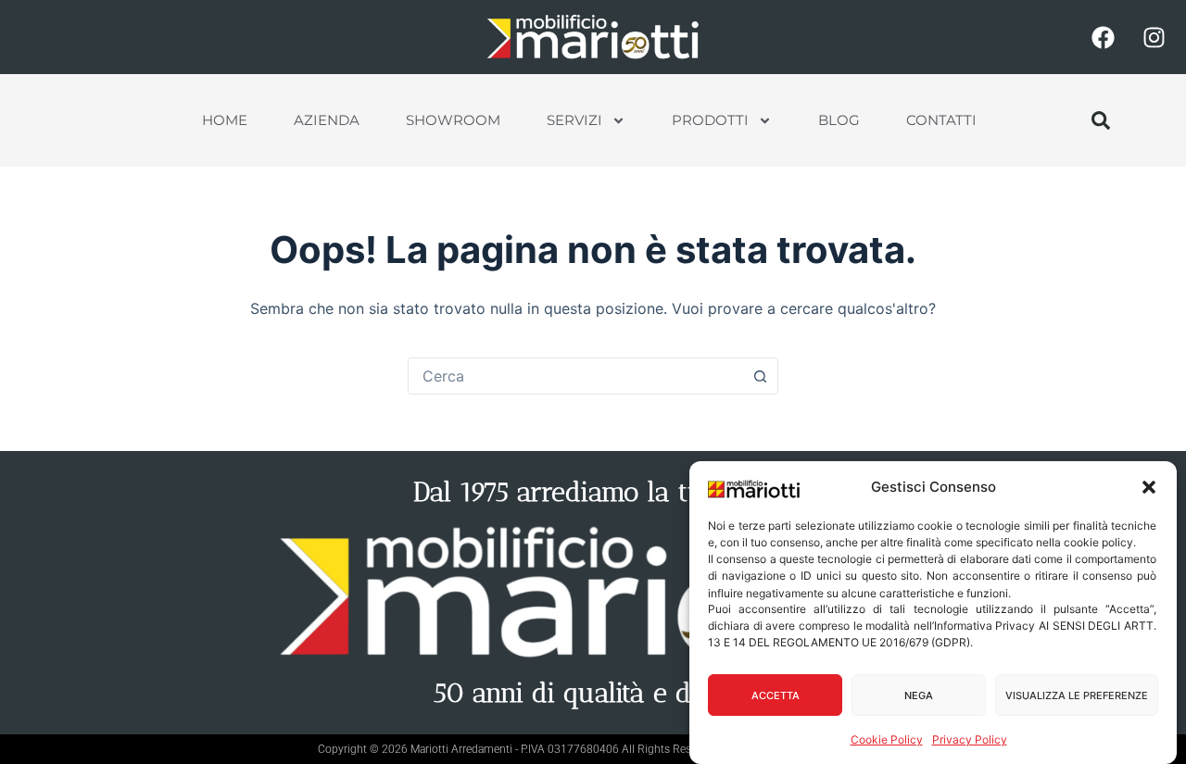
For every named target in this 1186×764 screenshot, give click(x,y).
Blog (839, 120)
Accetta (775, 695)
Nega (918, 695)
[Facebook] (1102, 37)
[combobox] (575, 376)
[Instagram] (1153, 37)
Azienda (327, 120)
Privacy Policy (969, 739)
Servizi (574, 120)
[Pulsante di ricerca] (759, 376)
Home (224, 120)
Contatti (941, 120)
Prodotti (710, 120)
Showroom (453, 120)
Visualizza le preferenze (1076, 695)
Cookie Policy (887, 739)
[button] (1149, 487)
